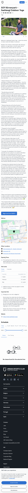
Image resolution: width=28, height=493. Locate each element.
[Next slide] (26, 36)
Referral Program (7, 459)
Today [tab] (2, 325)
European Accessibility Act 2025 (11, 443)
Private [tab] (2, 269)
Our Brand (6, 437)
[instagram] (11, 379)
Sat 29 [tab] (23, 325)
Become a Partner (8, 453)
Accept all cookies (14, 482)
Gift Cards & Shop (7, 440)
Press (4, 428)
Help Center (6, 467)
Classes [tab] (4, 335)
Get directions (13, 228)
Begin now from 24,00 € (9, 213)
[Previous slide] (24, 36)
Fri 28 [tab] (20, 325)
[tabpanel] (14, 349)
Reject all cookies (14, 486)
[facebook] (4, 379)
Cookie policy (12, 478)
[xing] (18, 379)
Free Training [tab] (11, 335)
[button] (14, 388)
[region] (14, 480)
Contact (5, 431)
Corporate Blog (7, 456)
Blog (4, 434)
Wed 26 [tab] (12, 325)
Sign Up (22, 2)
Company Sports (7, 450)
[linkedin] (15, 379)
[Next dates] (26, 326)
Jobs (4, 425)
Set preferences (14, 490)
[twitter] (8, 379)
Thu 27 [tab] (16, 325)
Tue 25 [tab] (8, 325)
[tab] (2, 36)
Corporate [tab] (9, 269)
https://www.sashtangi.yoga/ (10, 316)
